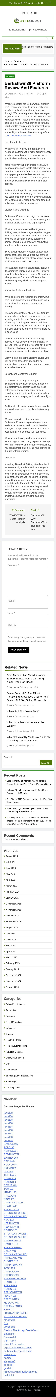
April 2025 (10, 951)
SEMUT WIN (10, 1185)
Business (10, 1016)
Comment (13, 565)
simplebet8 (9, 1361)
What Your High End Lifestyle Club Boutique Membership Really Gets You (26, 4)
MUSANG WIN (11, 1303)
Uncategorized (13, 1087)
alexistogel (9, 1320)
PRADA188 (10, 1196)
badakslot (9, 1375)
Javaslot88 (9, 1327)
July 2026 (10, 862)
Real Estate (11, 1069)
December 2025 (13, 903)
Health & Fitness (13, 1040)
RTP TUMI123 (11, 1299)
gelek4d (8, 1365)
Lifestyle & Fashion (15, 1057)
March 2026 (11, 886)
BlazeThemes (34, 1390)
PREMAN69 (10, 1168)
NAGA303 (9, 1199)
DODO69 (8, 1171)
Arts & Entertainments (16, 1004)
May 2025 (10, 945)
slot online (9, 1334)
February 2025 (13, 963)
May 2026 (10, 874)
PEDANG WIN (11, 1154)
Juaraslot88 (10, 1337)
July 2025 (10, 933)
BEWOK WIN (11, 1206)
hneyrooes (14, 687)
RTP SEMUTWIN (13, 1292)
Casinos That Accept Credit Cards (21, 1330)
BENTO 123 (10, 1282)
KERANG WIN (11, 1223)
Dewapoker (10, 1354)
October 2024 (12, 987)
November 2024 (13, 981)
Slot (6, 1323)
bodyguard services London (18, 1351)
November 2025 (13, 910)
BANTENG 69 (11, 1244)
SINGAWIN (9, 1161)
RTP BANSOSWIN (13, 1202)
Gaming (10, 76)
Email (11, 613)
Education (10, 1028)
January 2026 (12, 898)
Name (11, 601)
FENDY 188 (10, 1296)
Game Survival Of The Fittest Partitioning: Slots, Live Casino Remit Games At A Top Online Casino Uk (28, 697)
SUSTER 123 (11, 1261)
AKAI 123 (9, 1220)
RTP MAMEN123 (13, 1306)
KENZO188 (10, 1182)
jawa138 (8, 1113)
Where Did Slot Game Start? (23, 711)
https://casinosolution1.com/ (18, 1347)
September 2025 (13, 921)
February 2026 (13, 892)
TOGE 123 (9, 1268)
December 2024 (13, 975)
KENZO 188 (10, 1289)
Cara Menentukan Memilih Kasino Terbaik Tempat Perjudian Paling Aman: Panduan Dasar (26, 678)
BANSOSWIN (11, 1144)
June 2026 (11, 868)
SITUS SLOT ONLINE (15, 1213)
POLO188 (9, 1147)
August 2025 (12, 927)
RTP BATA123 (11, 1209)
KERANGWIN (11, 1151)
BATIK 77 (9, 1309)
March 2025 (11, 957)
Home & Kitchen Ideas (16, 1046)
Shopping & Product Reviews (19, 1075)
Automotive (11, 1010)
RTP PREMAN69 (13, 1265)
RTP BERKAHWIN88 (15, 1278)
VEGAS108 (10, 1340)
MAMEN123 (10, 1192)
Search (8, 757)
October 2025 (12, 915)
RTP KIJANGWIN (13, 1258)
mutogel (8, 1358)
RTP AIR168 (10, 1285)
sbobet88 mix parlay (14, 1344)
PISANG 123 (10, 1230)
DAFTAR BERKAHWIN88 (18, 135)
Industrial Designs (14, 1052)
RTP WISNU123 (12, 1240)
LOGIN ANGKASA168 (15, 1313)
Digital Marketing (14, 1022)
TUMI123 (8, 1189)
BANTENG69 (11, 1158)
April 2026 (10, 880)
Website (12, 625)
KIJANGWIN (10, 1164)
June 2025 (11, 939)
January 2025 (12, 969)
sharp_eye (13, 94)
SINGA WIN (10, 1251)
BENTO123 (10, 1178)
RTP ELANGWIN (13, 1247)
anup (11, 705)
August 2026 (12, 856)
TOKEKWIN (10, 1175)
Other (8, 1064)
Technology (11, 1081)
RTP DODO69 (11, 1271)
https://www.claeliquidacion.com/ (20, 1372)
